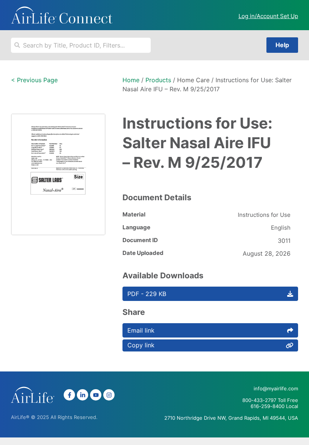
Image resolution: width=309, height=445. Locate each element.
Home (130, 80)
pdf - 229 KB (146, 294)
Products (158, 80)
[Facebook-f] (69, 394)
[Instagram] (109, 394)
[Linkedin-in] (82, 394)
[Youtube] (95, 394)
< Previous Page (34, 80)
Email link (140, 330)
